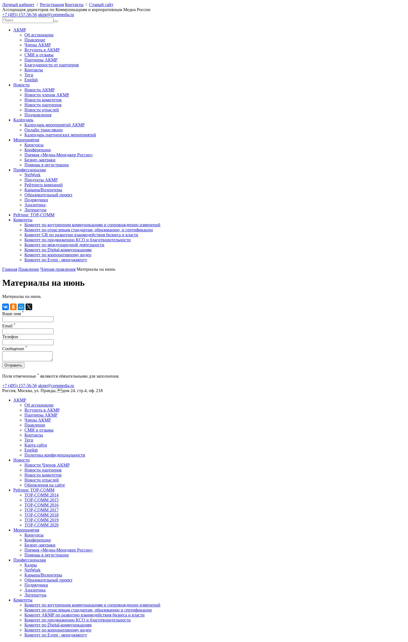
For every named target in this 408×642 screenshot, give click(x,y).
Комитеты (22, 219)
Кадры (30, 565)
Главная (9, 269)
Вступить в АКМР (42, 49)
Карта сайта (35, 445)
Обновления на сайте (44, 485)
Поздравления (37, 114)
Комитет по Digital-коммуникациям (58, 249)
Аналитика (35, 204)
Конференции (37, 149)
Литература (35, 209)
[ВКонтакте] (5, 307)
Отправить (13, 365)
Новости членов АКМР (46, 94)
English (31, 79)
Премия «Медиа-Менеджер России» (58, 154)
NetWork (32, 174)
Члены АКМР (37, 44)
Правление (34, 39)
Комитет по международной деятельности (64, 244)
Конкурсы (34, 144)
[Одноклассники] (13, 307)
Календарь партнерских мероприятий (60, 134)
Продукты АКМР (41, 179)
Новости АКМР (39, 89)
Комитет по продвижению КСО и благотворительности (77, 239)
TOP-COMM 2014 (41, 495)
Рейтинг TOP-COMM (33, 214)
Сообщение (14, 348)
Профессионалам (29, 169)
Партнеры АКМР (40, 59)
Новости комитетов (43, 99)
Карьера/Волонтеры (43, 189)
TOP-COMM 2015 (41, 500)
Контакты (74, 4)
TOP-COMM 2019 (41, 520)
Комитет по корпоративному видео (57, 254)
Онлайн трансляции (43, 129)
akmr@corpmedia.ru (56, 14)
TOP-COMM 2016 (41, 505)
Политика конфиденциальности (54, 455)
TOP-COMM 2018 (41, 515)
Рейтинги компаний (43, 184)
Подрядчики (36, 199)
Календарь (23, 119)
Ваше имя (13, 313)
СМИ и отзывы (39, 54)
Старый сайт (101, 4)
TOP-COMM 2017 (41, 510)
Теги (28, 74)
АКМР (19, 29)
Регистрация (52, 4)
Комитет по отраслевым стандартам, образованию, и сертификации (88, 229)
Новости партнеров (43, 104)
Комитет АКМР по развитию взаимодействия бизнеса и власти (84, 615)
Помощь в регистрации (46, 164)
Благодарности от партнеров (51, 64)
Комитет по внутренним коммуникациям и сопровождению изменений (92, 224)
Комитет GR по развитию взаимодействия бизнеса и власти (81, 234)
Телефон (10, 336)
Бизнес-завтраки (40, 159)
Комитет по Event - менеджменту (55, 259)
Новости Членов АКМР (47, 465)
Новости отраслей (41, 109)
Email (9, 325)
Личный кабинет (18, 4)
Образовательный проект (48, 194)
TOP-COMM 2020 (41, 525)
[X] (29, 307)
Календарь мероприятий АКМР (54, 124)
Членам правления (57, 269)
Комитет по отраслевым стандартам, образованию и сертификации (88, 610)
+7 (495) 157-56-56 (19, 14)
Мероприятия (26, 139)
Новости (21, 84)
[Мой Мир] (21, 307)
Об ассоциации (39, 34)
